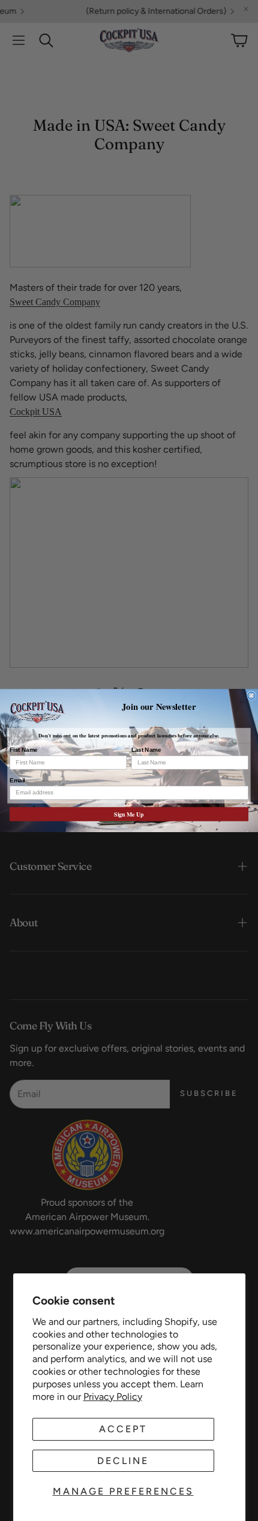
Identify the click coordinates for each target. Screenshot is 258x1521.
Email (17, 780)
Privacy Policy (112, 1396)
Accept (123, 1429)
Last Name (146, 750)
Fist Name (24, 750)
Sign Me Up (129, 814)
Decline (123, 1460)
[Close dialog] (251, 695)
